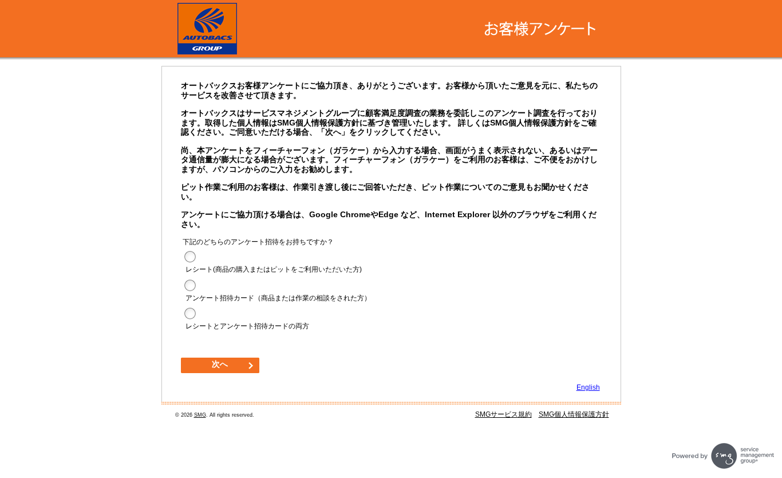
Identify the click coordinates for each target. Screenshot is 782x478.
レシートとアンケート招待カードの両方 (247, 326)
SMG (200, 415)
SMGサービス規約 (503, 414)
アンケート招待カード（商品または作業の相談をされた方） (278, 298)
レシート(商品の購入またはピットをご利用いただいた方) (273, 269)
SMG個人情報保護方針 (574, 414)
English (588, 387)
